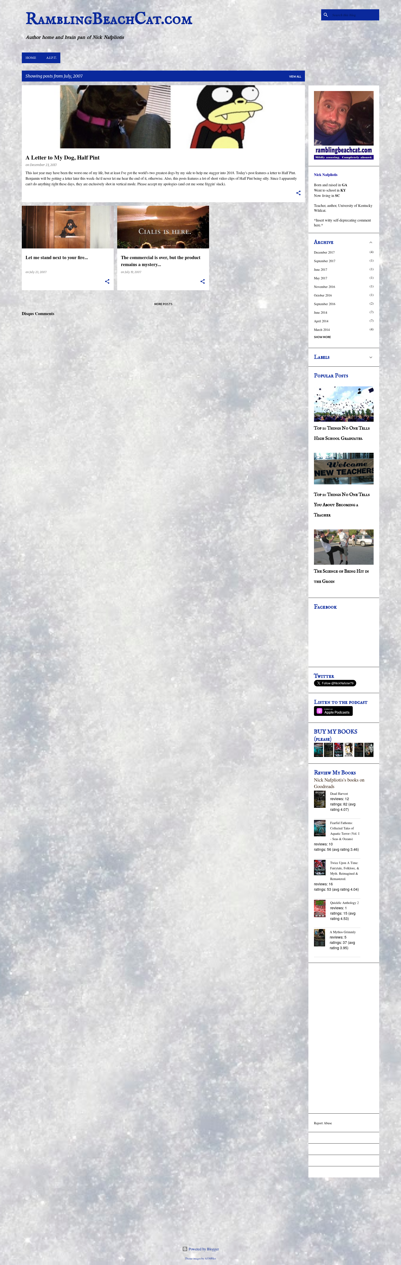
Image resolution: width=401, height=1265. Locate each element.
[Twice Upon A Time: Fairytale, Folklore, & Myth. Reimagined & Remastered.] (322, 868)
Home (31, 58)
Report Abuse (323, 1123)
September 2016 (324, 304)
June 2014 (320, 312)
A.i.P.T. (51, 58)
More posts (163, 304)
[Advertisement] (344, 1038)
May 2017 (320, 278)
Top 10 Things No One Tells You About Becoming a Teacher (342, 505)
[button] (298, 193)
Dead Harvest (339, 793)
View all (295, 76)
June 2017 (320, 269)
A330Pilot (210, 1258)
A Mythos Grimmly (343, 932)
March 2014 (322, 329)
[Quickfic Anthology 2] (322, 909)
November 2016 (324, 286)
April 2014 (321, 321)
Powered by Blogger (203, 1248)
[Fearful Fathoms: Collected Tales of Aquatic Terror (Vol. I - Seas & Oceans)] (322, 828)
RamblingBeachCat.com (109, 19)
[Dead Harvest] (322, 800)
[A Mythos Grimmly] (322, 938)
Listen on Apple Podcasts (333, 711)
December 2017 (324, 252)
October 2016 (323, 295)
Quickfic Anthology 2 (344, 902)
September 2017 (324, 261)
